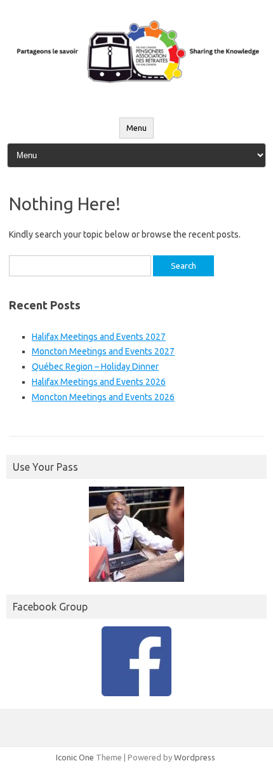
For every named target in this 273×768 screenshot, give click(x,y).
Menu (136, 128)
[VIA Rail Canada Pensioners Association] (136, 91)
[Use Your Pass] (136, 534)
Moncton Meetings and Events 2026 (103, 397)
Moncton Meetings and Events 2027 (103, 351)
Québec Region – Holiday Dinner (95, 366)
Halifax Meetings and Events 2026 (99, 382)
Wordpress (194, 757)
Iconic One (75, 757)
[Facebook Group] (136, 661)
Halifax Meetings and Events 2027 (99, 337)
